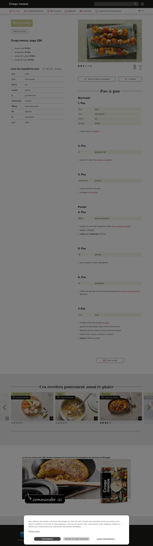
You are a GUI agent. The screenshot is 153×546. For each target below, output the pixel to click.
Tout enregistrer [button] (47, 539)
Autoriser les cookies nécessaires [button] (76, 539)
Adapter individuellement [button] (106, 539)
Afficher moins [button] (34, 531)
